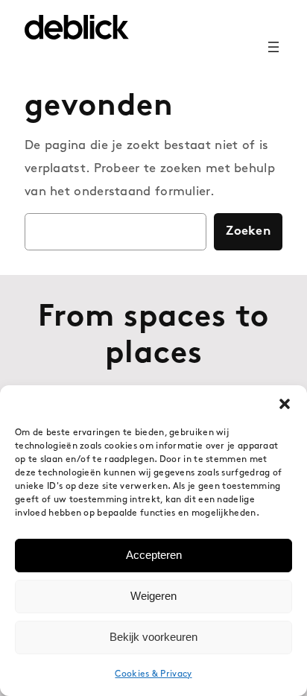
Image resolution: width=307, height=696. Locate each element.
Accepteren (154, 554)
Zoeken (248, 231)
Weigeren (153, 595)
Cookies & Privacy (153, 674)
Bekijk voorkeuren (153, 636)
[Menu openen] (273, 47)
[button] (284, 403)
